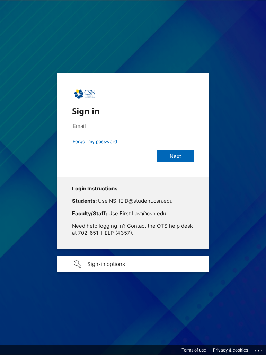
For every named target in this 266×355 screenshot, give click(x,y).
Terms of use (193, 350)
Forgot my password (95, 141)
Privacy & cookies (230, 350)
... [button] (259, 349)
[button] (133, 264)
